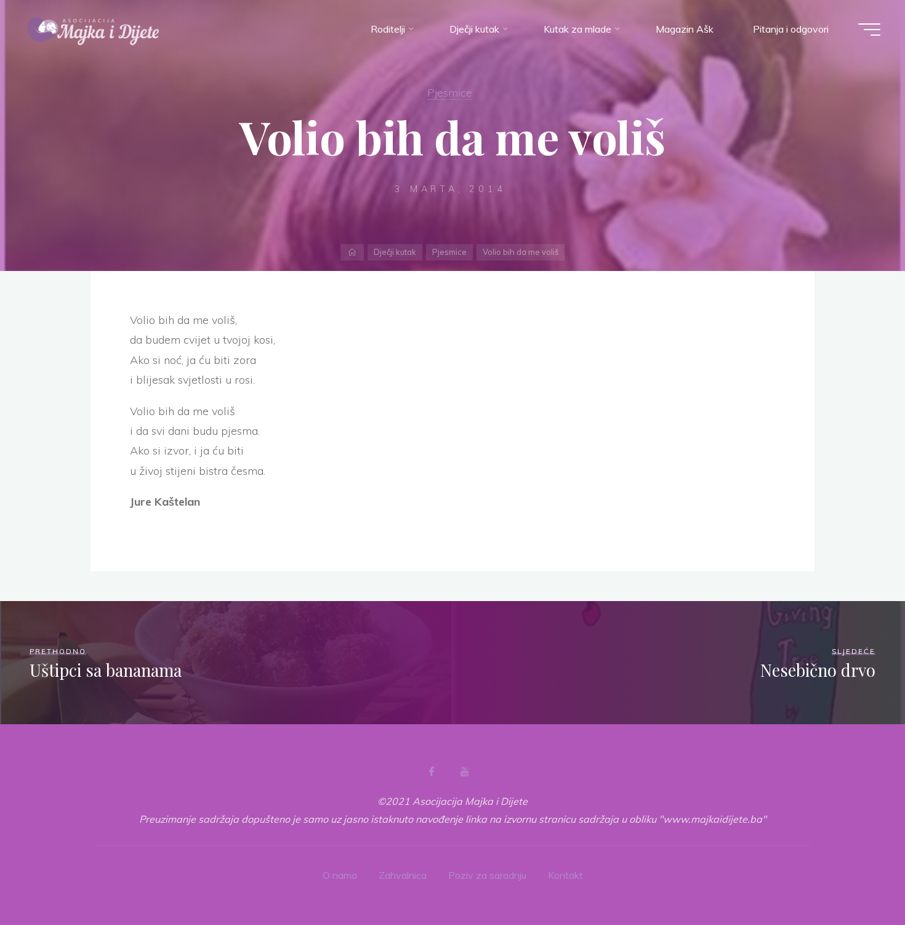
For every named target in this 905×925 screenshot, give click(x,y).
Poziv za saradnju (487, 875)
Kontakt (565, 875)
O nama (340, 875)
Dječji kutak (395, 252)
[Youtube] (464, 771)
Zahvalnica (403, 875)
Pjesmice (449, 92)
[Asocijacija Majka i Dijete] (94, 29)
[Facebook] (431, 771)
